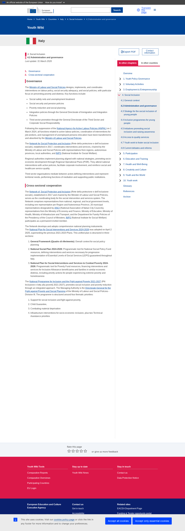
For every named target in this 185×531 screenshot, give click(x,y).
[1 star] (69, 451)
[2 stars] (71, 451)
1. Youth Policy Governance (136, 79)
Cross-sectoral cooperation (41, 75)
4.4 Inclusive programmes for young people (139, 121)
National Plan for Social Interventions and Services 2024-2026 (59, 229)
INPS (58, 153)
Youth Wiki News (80, 473)
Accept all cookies (118, 521)
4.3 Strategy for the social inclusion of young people (140, 113)
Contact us (122, 473)
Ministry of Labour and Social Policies (47, 87)
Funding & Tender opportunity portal (134, 513)
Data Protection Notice (128, 478)
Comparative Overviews (38, 478)
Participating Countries (38, 483)
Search (117, 10)
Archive (127, 197)
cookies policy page (64, 519)
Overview (127, 73)
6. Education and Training (135, 159)
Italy (62, 19)
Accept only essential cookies (152, 521)
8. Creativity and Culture (134, 170)
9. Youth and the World (134, 175)
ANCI (57, 208)
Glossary (127, 186)
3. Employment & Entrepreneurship (140, 89)
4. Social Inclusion (75, 19)
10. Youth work (130, 180)
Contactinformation (149, 52)
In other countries (149, 63)
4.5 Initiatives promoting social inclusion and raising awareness (139, 130)
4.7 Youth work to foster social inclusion (141, 142)
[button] (138, 10)
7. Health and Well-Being (135, 164)
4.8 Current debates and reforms (138, 148)
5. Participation (130, 153)
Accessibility (78, 513)
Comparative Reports (37, 473)
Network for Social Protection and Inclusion (50, 143)
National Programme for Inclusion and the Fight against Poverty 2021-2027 (65, 281)
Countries (52, 19)
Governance (34, 71)
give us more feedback (106, 451)
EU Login (31, 488)
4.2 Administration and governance (140, 106)
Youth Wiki (40, 19)
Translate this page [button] (146, 10)
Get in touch (78, 508)
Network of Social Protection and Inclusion (50, 192)
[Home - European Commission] (42, 10)
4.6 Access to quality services (136, 137)
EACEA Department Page (129, 508)
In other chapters (128, 63)
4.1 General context (131, 100)
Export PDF (129, 52)
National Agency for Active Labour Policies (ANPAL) (82, 128)
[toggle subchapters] (120, 79)
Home (29, 19)
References (128, 191)
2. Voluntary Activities (133, 84)
